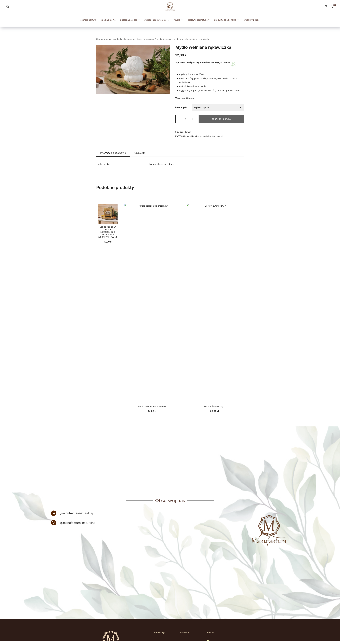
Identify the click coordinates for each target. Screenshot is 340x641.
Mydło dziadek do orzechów (152, 406)
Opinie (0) (140, 153)
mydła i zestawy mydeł (168, 39)
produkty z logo (251, 19)
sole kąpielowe (108, 19)
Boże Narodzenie (145, 39)
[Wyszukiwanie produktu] (7, 7)
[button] (165, 50)
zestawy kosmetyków (198, 19)
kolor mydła (181, 107)
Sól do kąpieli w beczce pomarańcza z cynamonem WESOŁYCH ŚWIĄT (107, 231)
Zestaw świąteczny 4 (214, 406)
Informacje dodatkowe (113, 153)
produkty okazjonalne (225, 19)
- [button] (179, 119)
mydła (177, 19)
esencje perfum (88, 19)
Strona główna (103, 39)
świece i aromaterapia (155, 19)
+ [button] (192, 119)
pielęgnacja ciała (129, 19)
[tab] (113, 153)
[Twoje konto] (326, 6)
